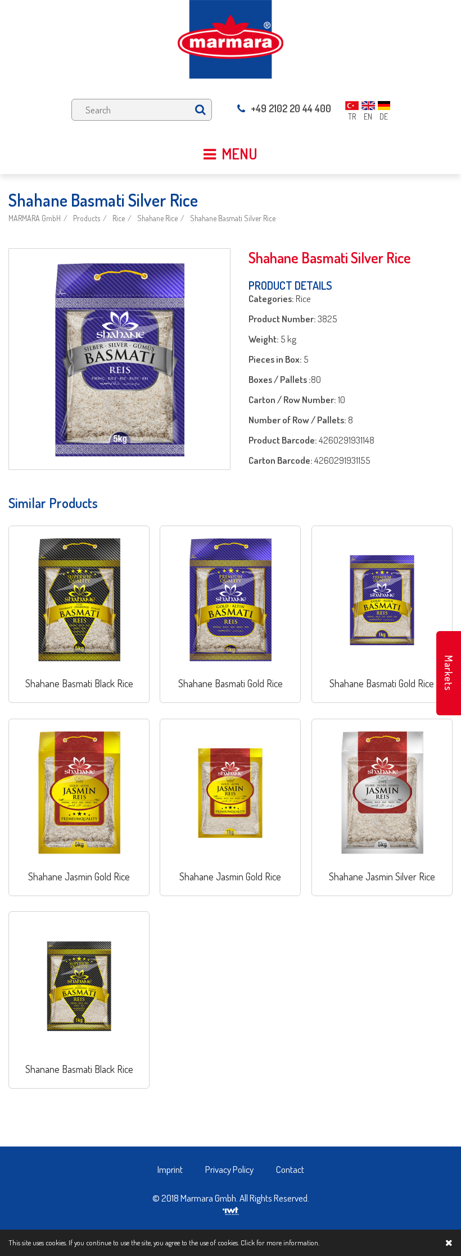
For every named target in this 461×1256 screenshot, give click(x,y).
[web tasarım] (231, 1210)
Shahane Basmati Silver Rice (232, 218)
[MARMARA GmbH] (230, 38)
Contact (290, 1169)
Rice (118, 218)
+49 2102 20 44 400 (291, 108)
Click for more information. (280, 1242)
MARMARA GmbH (34, 218)
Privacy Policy (229, 1169)
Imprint (170, 1169)
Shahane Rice (157, 218)
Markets (448, 673)
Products (86, 218)
